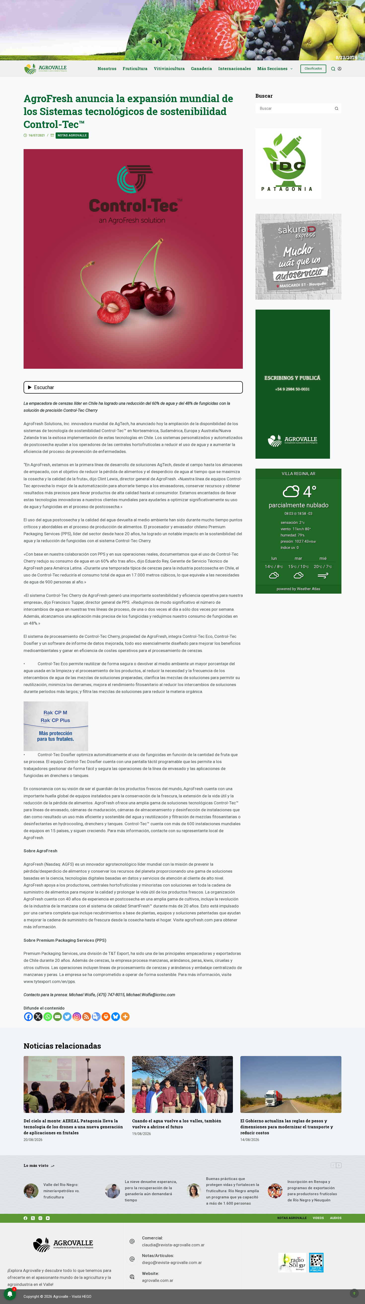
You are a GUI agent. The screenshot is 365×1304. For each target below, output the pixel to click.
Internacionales (234, 68)
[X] (38, 1016)
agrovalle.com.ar (157, 1280)
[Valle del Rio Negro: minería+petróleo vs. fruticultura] (31, 1190)
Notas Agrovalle (72, 135)
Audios (335, 1218)
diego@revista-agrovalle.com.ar (172, 1262)
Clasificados (313, 68)
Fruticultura (135, 68)
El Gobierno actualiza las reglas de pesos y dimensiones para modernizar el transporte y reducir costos (286, 1126)
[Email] (57, 1016)
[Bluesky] (115, 1016)
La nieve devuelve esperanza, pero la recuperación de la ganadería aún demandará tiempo (151, 1191)
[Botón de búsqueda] (336, 108)
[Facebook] (28, 1016)
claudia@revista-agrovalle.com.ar (173, 1244)
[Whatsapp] (47, 1016)
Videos (318, 1218)
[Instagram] (77, 1016)
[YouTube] (48, 1218)
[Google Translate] (96, 1016)
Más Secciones (272, 68)
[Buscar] (333, 69)
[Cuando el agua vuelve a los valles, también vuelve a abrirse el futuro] (182, 1084)
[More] (125, 1016)
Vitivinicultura (169, 68)
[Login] (339, 69)
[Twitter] (67, 1016)
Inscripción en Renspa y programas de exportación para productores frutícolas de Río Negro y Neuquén (312, 1191)
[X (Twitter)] (33, 1218)
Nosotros (107, 68)
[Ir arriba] (354, 1293)
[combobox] (294, 108)
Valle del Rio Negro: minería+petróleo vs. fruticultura (61, 1190)
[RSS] (86, 1016)
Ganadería (201, 68)
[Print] (106, 1016)
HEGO (86, 1296)
